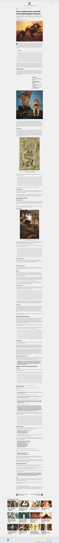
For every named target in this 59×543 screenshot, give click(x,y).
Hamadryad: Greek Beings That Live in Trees (23, 532)
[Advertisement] (29, 57)
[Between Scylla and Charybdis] (46, 504)
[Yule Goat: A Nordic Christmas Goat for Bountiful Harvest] (24, 515)
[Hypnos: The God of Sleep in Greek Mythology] (35, 515)
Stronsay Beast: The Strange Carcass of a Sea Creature (23, 509)
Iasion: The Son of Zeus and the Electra (34, 509)
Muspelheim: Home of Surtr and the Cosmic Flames (45, 521)
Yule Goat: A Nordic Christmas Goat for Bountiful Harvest (23, 521)
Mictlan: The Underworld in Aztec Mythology (45, 532)
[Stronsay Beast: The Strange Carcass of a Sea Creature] (24, 504)
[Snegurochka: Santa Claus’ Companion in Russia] (12, 515)
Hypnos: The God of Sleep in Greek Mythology (34, 521)
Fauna (25, 174)
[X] (50, 539)
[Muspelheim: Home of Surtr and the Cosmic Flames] (46, 515)
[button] (51, 3)
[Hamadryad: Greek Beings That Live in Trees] (24, 527)
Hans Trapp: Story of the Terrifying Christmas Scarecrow (13, 532)
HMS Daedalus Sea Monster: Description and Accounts (36, 82)
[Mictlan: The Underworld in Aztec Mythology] (46, 527)
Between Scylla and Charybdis (45, 509)
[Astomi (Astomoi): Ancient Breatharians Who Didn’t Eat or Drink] (35, 527)
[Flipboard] (51, 539)
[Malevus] (29, 3)
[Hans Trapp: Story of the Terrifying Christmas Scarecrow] (12, 527)
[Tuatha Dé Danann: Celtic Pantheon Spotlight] (12, 504)
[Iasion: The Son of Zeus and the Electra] (35, 504)
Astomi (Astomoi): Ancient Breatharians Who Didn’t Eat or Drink (35, 532)
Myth (17, 9)
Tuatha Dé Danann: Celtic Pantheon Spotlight (12, 509)
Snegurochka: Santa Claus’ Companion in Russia (12, 521)
